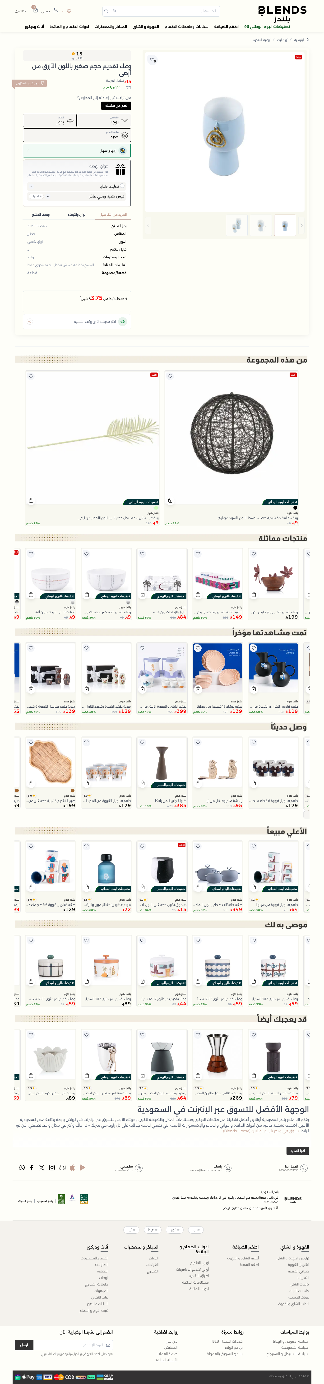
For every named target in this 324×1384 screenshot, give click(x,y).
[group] (224, 225)
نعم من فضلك (116, 106)
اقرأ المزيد (298, 1151)
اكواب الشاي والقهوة (293, 1304)
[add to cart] (170, 501)
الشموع (152, 1271)
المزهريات (101, 1291)
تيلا (194, 1230)
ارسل (24, 1345)
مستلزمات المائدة (195, 1282)
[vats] (84, 1200)
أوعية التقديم (261, 40)
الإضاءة (102, 1271)
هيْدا (151, 1230)
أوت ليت (282, 40)
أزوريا (173, 1230)
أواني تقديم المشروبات (192, 1269)
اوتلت (298, 56)
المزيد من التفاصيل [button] (113, 214)
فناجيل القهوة (298, 1265)
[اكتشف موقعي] (30, 322)
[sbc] (73, 1200)
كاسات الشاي (299, 1284)
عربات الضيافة (298, 1297)
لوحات (103, 1278)
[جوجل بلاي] (82, 1168)
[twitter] (42, 1168)
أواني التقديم (199, 1263)
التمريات (303, 1278)
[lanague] (66, 11)
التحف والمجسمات (94, 1258)
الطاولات (101, 1265)
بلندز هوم (292, 513)
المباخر (153, 1258)
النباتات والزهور (97, 1304)
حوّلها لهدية (98, 166)
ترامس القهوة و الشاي (292, 1258)
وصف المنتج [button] (41, 214)
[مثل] (170, 376)
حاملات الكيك (299, 1291)
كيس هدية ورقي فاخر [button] (107, 196)
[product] (231, 438)
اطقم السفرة (249, 1265)
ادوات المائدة (199, 1289)
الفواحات (152, 1265)
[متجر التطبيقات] (72, 1168)
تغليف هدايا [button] (109, 186)
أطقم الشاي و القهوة (243, 1258)
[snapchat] (62, 1168)
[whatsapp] (22, 1168)
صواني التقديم (298, 1271)
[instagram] (52, 1168)
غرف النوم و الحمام (93, 1310)
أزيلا (129, 1230)
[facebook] (32, 1168)
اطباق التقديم (199, 1276)
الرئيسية (299, 40)
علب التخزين (99, 1297)
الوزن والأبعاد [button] (77, 214)
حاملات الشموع (96, 1284)
